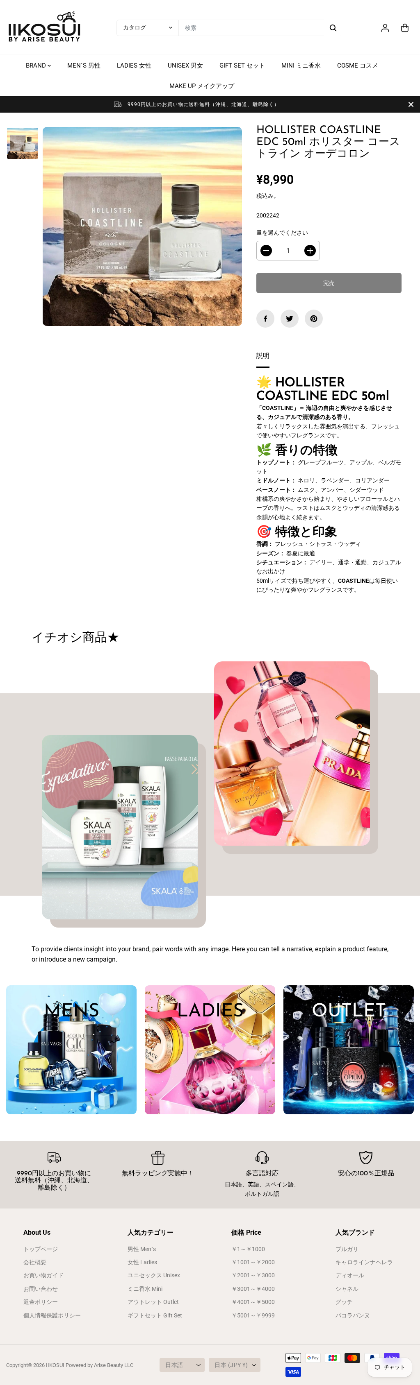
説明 (262, 356)
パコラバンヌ (353, 1315)
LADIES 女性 (134, 65)
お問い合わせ (40, 1288)
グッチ (344, 1302)
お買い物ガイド (43, 1275)
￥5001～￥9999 (253, 1315)
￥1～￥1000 (248, 1249)
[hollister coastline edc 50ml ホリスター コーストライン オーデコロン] (142, 226)
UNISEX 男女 (185, 65)
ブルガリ (347, 1249)
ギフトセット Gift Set (155, 1315)
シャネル (347, 1288)
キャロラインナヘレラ (364, 1262)
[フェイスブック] (265, 319)
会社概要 (34, 1262)
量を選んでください (282, 232)
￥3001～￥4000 (253, 1288)
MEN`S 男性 (83, 65)
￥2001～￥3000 (253, 1275)
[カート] (405, 28)
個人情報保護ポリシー (52, 1315)
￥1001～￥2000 (253, 1262)
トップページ (40, 1249)
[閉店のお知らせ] (411, 104)
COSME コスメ (357, 65)
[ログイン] (385, 28)
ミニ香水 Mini (145, 1288)
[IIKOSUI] (45, 27)
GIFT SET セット (242, 65)
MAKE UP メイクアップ (201, 86)
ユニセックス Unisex (154, 1275)
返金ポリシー (40, 1302)
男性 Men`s (142, 1249)
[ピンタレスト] (314, 319)
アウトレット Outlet (153, 1302)
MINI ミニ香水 (301, 65)
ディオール (350, 1275)
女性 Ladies (142, 1262)
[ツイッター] (290, 319)
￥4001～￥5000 (253, 1302)
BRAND (37, 65)
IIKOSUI (55, 1365)
